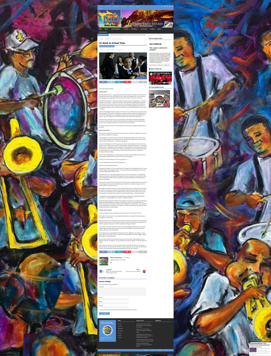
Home (100, 29)
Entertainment (115, 29)
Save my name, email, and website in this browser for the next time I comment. (119, 309)
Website (101, 305)
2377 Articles (126, 257)
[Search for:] (165, 34)
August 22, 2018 (104, 49)
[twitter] (165, 6)
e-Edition (101, 8)
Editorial (131, 6)
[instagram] (167, 6)
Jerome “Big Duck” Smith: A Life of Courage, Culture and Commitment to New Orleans (144, 325)
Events (159, 29)
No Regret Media (117, 352)
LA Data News (112, 49)
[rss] (172, 6)
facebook (146, 350)
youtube (166, 350)
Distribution (116, 6)
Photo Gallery (103, 32)
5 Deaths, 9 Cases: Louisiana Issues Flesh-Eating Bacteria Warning (259, 346)
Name (100, 297)
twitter (152, 350)
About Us (101, 6)
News (106, 29)
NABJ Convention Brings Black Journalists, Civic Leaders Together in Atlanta (144, 345)
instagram (159, 350)
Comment (101, 286)
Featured (119, 49)
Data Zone (144, 29)
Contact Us (108, 6)
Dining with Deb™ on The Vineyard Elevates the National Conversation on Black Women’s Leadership (144, 336)
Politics (126, 29)
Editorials (134, 29)
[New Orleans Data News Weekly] (135, 26)
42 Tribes (152, 29)
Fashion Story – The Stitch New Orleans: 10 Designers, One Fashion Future (144, 331)
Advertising (123, 6)
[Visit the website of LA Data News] (110, 262)
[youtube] (170, 6)
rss (171, 350)
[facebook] (162, 6)
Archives (138, 6)
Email (100, 301)
